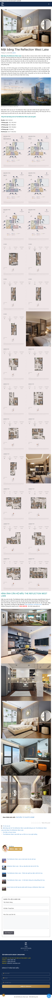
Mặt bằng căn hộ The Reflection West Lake (14, 828)
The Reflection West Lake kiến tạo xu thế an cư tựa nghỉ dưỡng (20, 834)
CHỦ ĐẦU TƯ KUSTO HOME (25, 817)
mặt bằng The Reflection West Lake (13, 830)
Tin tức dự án (6, 826)
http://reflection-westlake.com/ (33, 604)
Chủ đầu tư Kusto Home (9, 832)
